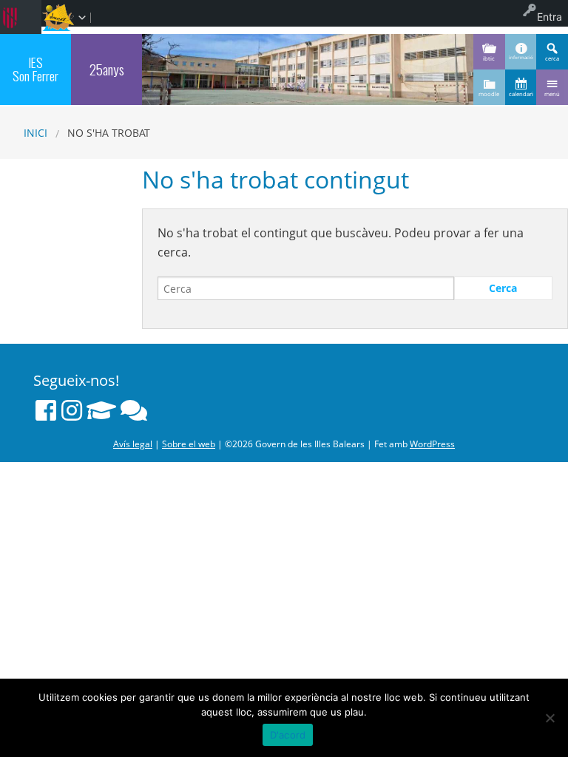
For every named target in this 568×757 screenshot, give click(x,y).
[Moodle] (101, 410)
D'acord (288, 735)
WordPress (432, 444)
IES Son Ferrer (35, 68)
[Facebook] (46, 410)
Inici (35, 133)
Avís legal (132, 444)
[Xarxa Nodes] (134, 410)
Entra (549, 16)
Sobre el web (188, 444)
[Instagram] (71, 410)
